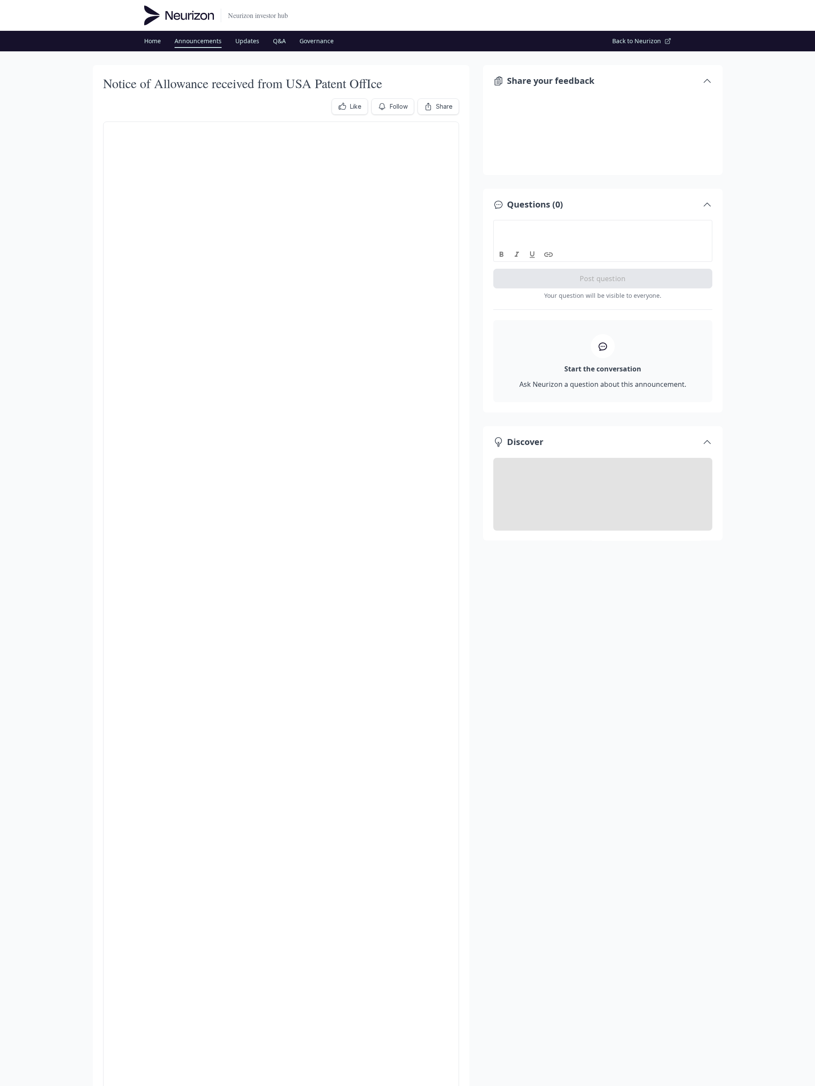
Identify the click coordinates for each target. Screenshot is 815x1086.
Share (444, 106)
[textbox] (603, 228)
